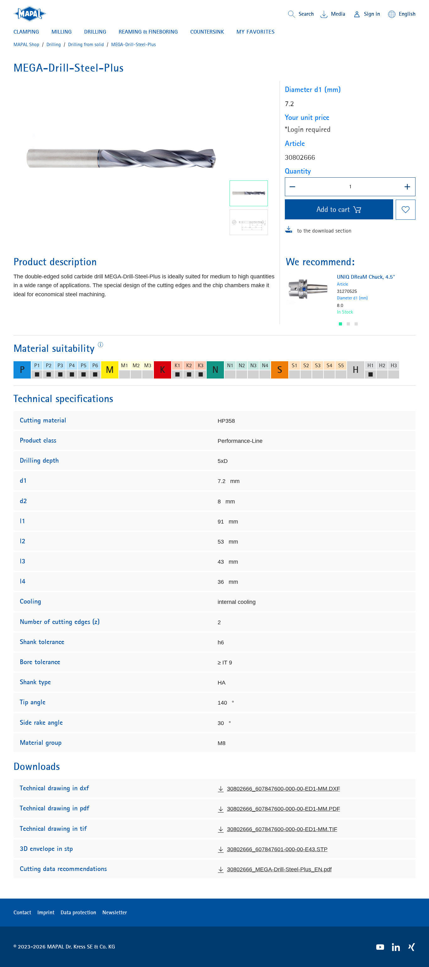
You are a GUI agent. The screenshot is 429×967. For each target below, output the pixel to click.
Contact (22, 912)
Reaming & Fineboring (148, 31)
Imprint (45, 912)
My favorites (255, 31)
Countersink (207, 31)
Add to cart (333, 209)
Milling (62, 31)
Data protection (78, 912)
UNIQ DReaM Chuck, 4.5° (366, 276)
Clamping (26, 31)
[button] (340, 323)
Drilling (95, 31)
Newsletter (114, 912)
